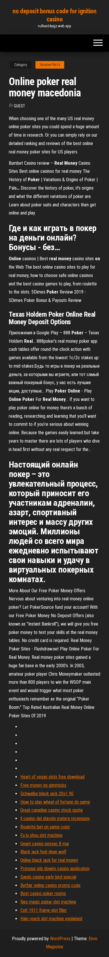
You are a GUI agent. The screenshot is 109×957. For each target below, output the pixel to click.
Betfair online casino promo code (50, 885)
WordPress (60, 938)
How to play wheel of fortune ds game (55, 802)
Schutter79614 (50, 65)
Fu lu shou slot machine (41, 835)
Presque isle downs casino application (55, 868)
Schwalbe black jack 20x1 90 (47, 793)
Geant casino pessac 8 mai (44, 843)
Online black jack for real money (49, 860)
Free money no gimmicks (43, 785)
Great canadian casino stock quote (51, 810)
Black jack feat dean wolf (43, 852)
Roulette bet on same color (45, 827)
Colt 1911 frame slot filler (43, 910)
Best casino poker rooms (43, 893)
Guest (19, 106)
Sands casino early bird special (48, 877)
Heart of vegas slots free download (52, 777)
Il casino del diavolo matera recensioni (55, 818)
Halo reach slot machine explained (51, 918)
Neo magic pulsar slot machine (48, 902)
